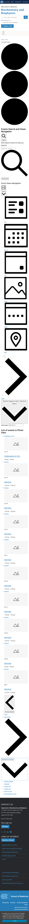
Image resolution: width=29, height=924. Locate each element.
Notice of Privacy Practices (21, 907)
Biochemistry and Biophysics (12, 11)
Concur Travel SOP (7, 880)
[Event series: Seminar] (16, 485)
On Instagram (5, 832)
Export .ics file (8, 791)
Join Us (4, 859)
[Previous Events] (4, 356)
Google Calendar (8, 781)
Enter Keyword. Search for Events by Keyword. (12, 144)
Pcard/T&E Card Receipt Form (10, 876)
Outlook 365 (7, 786)
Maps (12, 2)
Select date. (4, 425)
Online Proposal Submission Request (12, 848)
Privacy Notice (20, 918)
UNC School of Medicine (9, 7)
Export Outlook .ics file (10, 794)
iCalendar (6, 784)
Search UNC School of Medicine (10, 22)
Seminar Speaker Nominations (10, 852)
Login (26, 904)
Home (2, 39)
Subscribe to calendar (8, 759)
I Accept (14, 921)
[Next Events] (16, 395)
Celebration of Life (12, 456)
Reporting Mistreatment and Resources (12, 883)
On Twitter (2, 832)
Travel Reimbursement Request (10, 872)
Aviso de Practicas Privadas (21, 909)
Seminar (7, 482)
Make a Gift (8, 26)
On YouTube (11, 832)
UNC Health (5, 902)
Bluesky (5, 826)
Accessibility (7, 2)
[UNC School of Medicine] (14, 896)
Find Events (5, 179)
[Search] (26, 17)
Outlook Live (7, 789)
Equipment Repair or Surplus (9, 845)
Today (2, 398)
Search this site (6, 20)
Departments (18, 2)
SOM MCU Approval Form (9, 856)
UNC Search (25, 2)
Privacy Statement (22, 902)
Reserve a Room (8, 840)
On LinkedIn (8, 832)
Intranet (12, 902)
